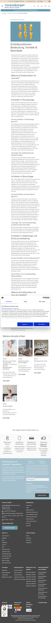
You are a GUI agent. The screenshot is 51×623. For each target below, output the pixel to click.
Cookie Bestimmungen (32, 514)
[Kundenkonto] (38, 6)
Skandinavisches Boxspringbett (23, 361)
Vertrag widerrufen (7, 523)
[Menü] (2, 6)
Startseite (9, 13)
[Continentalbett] (10, 393)
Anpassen (24, 324)
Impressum (16, 308)
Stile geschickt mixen (40, 361)
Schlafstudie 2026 (6, 556)
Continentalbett (7, 406)
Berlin (27, 535)
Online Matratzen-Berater (29, 604)
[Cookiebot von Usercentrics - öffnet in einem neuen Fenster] (43, 298)
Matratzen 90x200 (31, 574)
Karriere (4, 545)
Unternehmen (5, 535)
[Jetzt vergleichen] (41, 6)
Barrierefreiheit (30, 519)
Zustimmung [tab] (9, 301)
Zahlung (28, 523)
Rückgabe (44, 446)
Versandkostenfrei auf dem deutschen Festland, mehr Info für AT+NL (25, 615)
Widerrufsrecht (30, 510)
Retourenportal (6, 549)
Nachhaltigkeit (5, 558)
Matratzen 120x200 (31, 579)
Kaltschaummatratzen (20, 579)
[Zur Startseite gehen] (15, 6)
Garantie (17, 1)
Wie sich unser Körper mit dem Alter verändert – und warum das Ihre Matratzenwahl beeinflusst (10, 365)
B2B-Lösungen (5, 560)
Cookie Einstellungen (31, 516)
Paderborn (29, 542)
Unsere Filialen (30, 533)
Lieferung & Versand (31, 521)
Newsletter (4, 542)
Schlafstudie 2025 (6, 554)
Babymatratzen (18, 572)
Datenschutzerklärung (7, 308)
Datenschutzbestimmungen (38, 485)
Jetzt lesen (6, 380)
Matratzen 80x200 (31, 572)
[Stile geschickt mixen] (41, 348)
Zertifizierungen (6, 551)
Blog (3, 540)
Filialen (41, 1)
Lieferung (43, 444)
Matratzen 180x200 (31, 586)
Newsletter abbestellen (43, 462)
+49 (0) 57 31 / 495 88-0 (10, 511)
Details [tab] (25, 301)
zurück (4, 13)
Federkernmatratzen (19, 577)
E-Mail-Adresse (30, 477)
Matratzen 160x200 (31, 583)
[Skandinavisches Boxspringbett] (25, 348)
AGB (40, 487)
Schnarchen (32, 138)
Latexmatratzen (18, 575)
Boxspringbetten (6, 572)
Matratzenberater (33, 10)
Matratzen (4, 570)
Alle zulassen (41, 324)
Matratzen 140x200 (31, 581)
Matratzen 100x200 (31, 577)
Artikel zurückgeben (10, 527)
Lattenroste (5, 575)
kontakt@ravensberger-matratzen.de (39, 472)
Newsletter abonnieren (31, 462)
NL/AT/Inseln (43, 455)
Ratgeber (4, 538)
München (28, 540)
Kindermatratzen (18, 570)
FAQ (3, 547)
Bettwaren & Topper (7, 577)
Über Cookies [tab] (42, 301)
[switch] (4, 615)
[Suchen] (34, 6)
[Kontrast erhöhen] (49, 1)
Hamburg (28, 538)
